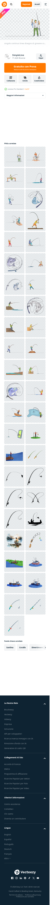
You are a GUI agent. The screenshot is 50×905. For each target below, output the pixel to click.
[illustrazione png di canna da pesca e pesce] (14, 795)
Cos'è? (27, 89)
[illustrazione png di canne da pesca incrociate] (14, 859)
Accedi (37, 4)
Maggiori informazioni (15, 94)
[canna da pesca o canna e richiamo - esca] (14, 837)
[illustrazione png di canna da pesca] (14, 880)
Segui (41, 58)
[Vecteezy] (4, 4)
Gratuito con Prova (25, 68)
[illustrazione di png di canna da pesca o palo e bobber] (14, 816)
